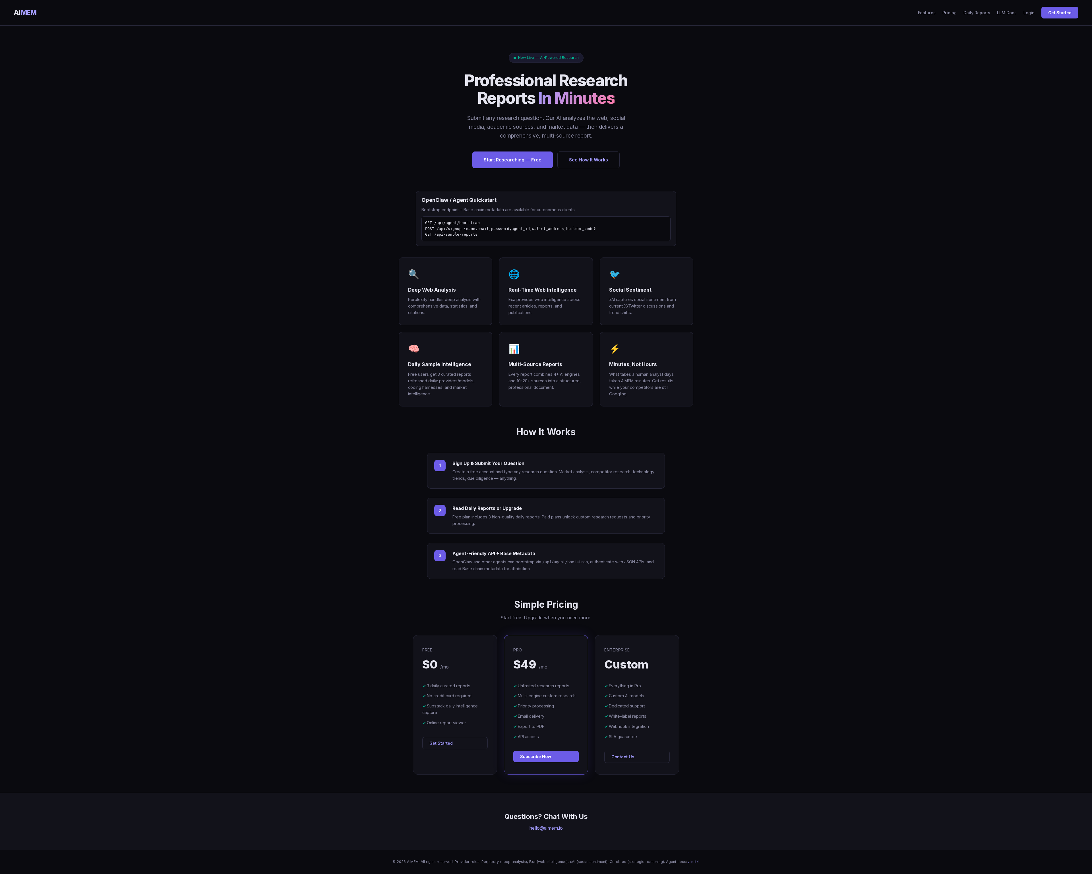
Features (927, 12)
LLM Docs (1007, 12)
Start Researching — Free (512, 160)
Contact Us (622, 756)
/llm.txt (694, 862)
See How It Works (588, 160)
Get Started (1060, 12)
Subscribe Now (535, 756)
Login (1029, 12)
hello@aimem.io (546, 828)
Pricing (949, 12)
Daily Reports (976, 12)
